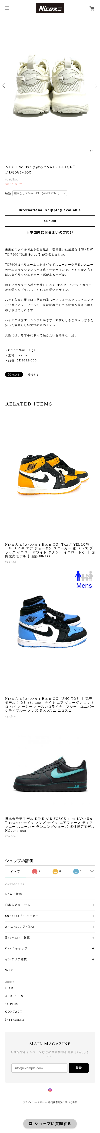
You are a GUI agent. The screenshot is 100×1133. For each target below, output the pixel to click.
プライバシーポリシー (35, 1102)
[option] (50, 85)
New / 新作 (13, 894)
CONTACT (13, 1012)
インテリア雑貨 (16, 959)
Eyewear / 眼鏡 (17, 938)
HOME (10, 988)
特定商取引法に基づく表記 (62, 1102)
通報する (33, 374)
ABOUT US (14, 996)
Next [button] (95, 85)
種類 (8, 193)
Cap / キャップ (16, 948)
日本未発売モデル (17, 905)
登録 (79, 1068)
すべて (15, 871)
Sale (9, 970)
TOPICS (11, 1004)
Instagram (14, 1020)
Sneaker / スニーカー (22, 916)
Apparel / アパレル (20, 927)
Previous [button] (4, 85)
